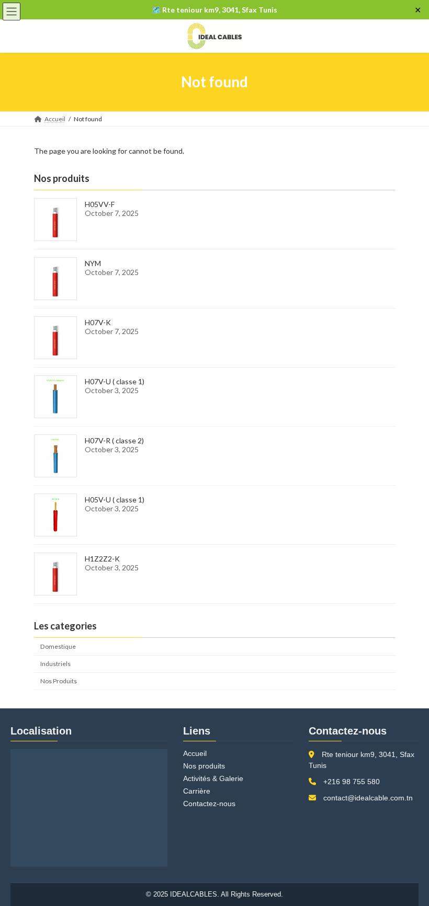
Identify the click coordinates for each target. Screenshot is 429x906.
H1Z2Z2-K (102, 558)
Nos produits (204, 766)
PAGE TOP (409, 868)
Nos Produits (58, 681)
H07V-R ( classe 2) (114, 440)
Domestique (58, 646)
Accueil (195, 753)
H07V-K (98, 322)
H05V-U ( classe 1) (114, 499)
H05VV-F (100, 204)
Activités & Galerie (213, 778)
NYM (93, 263)
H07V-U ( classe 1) (114, 381)
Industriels (55, 664)
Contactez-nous (209, 803)
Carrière (196, 791)
